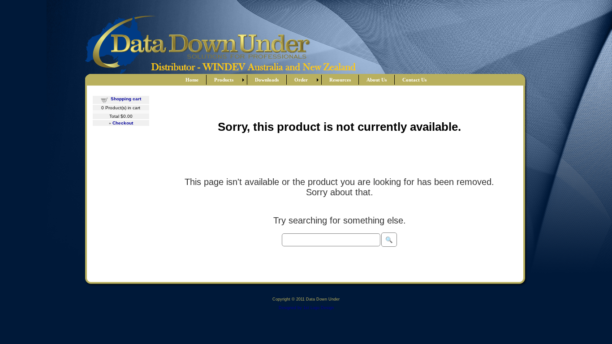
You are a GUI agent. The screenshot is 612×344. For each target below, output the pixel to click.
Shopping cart (126, 98)
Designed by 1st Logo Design (306, 307)
